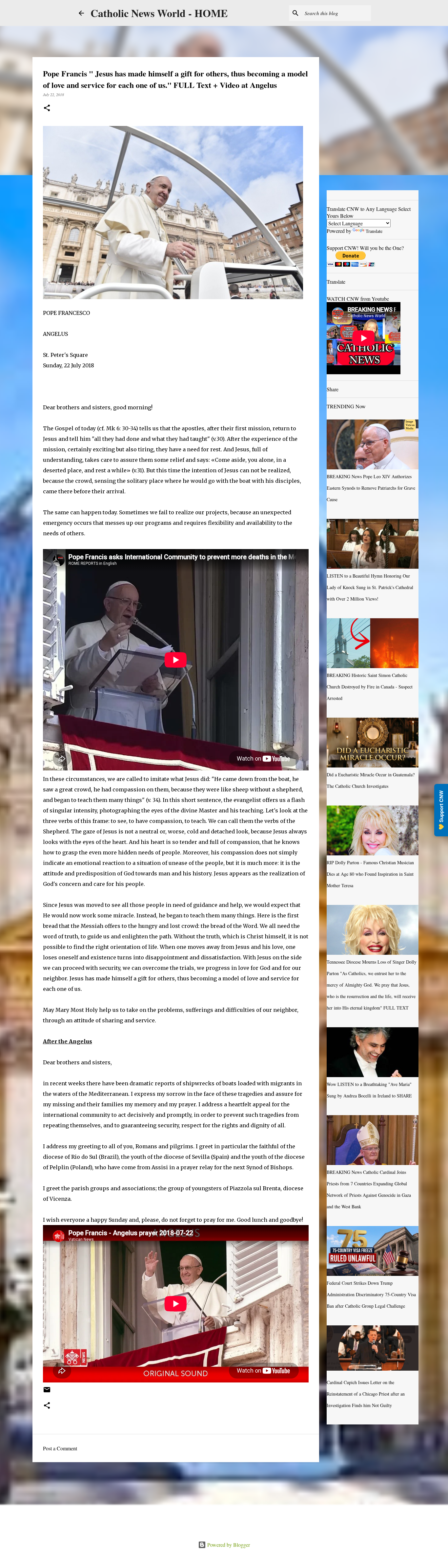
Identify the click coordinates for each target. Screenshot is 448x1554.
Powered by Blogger (228, 1544)
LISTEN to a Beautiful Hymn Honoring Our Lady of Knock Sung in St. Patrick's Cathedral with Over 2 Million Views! (370, 587)
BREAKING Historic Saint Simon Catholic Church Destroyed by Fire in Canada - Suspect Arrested (370, 686)
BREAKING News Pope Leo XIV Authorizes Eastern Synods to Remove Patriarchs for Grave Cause (371, 487)
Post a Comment (60, 1448)
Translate (374, 231)
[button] (47, 108)
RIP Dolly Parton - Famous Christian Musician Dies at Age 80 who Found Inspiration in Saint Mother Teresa (370, 874)
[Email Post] (47, 1392)
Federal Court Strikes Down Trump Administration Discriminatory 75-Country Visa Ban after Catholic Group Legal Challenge (371, 1294)
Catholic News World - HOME (159, 13)
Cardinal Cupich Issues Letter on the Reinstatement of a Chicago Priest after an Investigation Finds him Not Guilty (366, 1393)
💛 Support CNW (441, 810)
